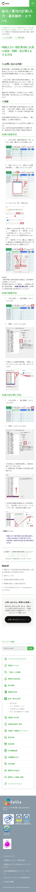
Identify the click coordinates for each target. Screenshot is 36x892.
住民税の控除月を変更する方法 (14, 579)
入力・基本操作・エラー (17, 706)
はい (13, 555)
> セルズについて (9, 856)
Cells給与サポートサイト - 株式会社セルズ (14, 27)
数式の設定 (13, 703)
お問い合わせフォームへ (17, 619)
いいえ (23, 555)
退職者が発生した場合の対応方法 (14, 583)
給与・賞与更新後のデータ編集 (19, 711)
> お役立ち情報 (8, 882)
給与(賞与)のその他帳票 (17, 709)
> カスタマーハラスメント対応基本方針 (16, 878)
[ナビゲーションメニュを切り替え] (32, 3)
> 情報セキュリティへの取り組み (14, 860)
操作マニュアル (9, 576)
